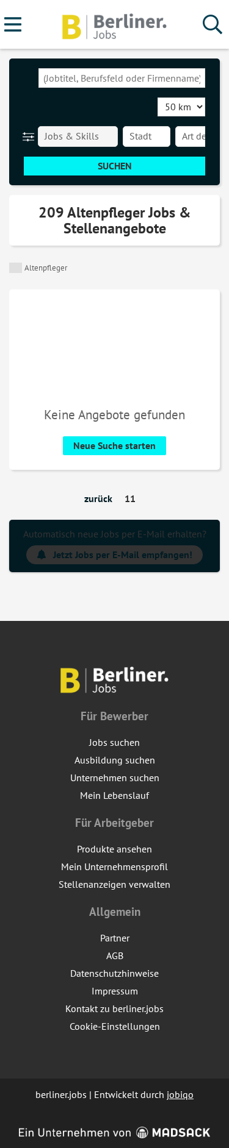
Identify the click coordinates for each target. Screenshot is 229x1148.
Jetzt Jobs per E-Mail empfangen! (122, 554)
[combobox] (121, 78)
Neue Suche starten (114, 445)
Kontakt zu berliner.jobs (114, 1008)
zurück (98, 498)
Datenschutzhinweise (114, 973)
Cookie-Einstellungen (115, 1026)
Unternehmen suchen (114, 777)
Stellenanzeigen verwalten (114, 884)
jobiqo (180, 1094)
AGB (114, 955)
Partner (114, 938)
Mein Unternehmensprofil (114, 866)
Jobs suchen (114, 742)
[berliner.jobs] (114, 25)
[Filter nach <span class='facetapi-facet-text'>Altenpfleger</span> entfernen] (15, 268)
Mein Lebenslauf (114, 795)
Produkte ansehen (114, 849)
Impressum (115, 991)
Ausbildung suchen (115, 760)
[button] (31, 136)
